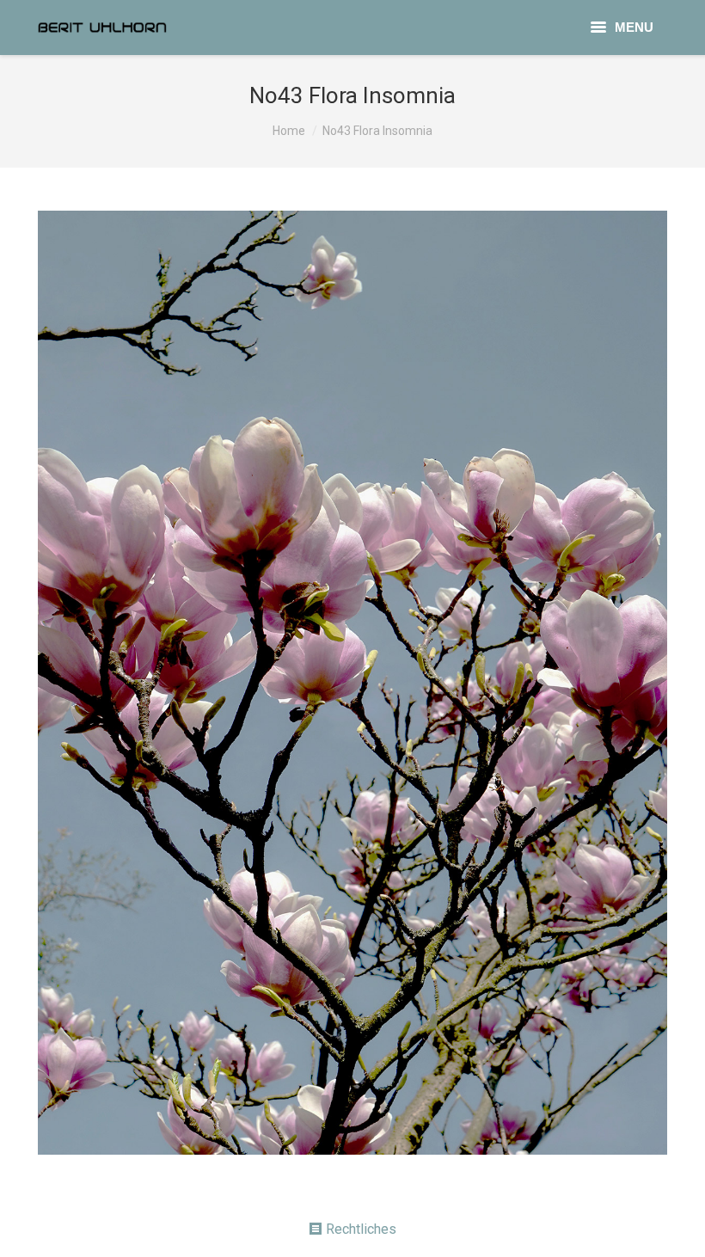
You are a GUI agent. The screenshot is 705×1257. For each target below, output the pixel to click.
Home (289, 131)
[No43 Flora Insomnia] (352, 683)
